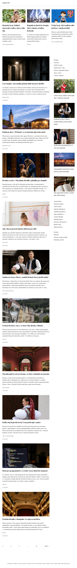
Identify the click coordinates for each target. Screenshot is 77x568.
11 (36, 546)
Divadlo (4, 194)
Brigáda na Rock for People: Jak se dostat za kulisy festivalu (38, 28)
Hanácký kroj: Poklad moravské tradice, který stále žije (13, 28)
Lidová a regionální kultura (8, 44)
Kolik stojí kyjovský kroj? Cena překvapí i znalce (21, 422)
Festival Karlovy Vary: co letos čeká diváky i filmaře (22, 326)
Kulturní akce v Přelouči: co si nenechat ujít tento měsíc (24, 132)
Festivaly (29, 44)
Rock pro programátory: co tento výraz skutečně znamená (24, 471)
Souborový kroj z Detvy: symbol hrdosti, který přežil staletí (25, 277)
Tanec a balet (5, 242)
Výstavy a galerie (5, 387)
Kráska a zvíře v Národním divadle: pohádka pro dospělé (24, 180)
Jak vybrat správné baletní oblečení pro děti (19, 229)
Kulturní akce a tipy (6, 145)
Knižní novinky (5, 97)
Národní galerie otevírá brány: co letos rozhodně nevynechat (25, 374)
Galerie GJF (6, 3)
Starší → (47, 546)
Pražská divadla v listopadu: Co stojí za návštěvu (21, 519)
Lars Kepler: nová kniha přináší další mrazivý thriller (23, 84)
